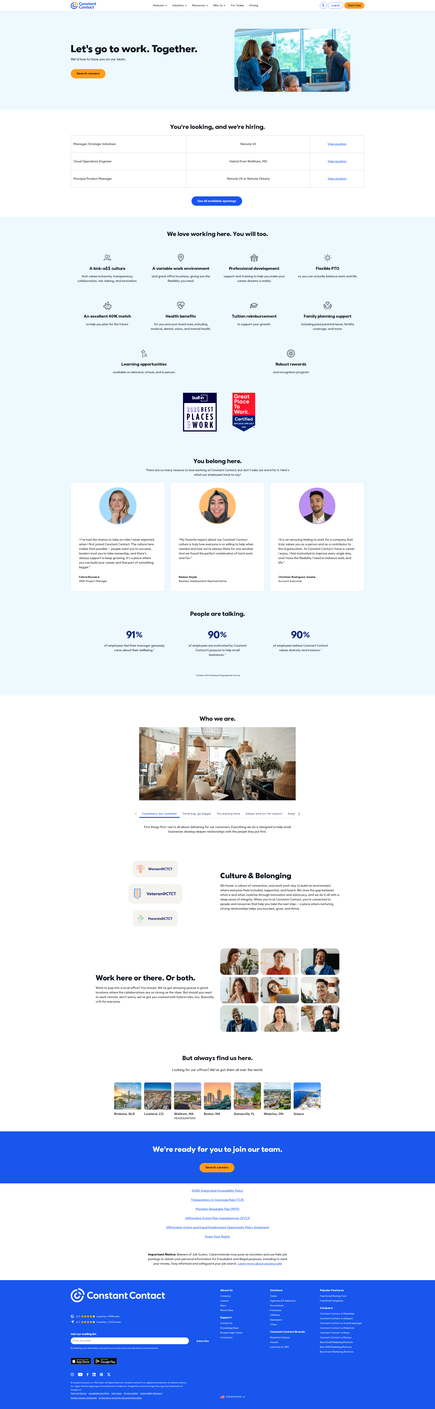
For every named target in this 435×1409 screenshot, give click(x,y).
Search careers (88, 73)
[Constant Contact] (83, 5)
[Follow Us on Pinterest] (101, 1374)
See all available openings (216, 201)
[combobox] (233, 1397)
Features (158, 5)
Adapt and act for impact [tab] (264, 814)
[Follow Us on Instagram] (72, 1374)
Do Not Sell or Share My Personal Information (120, 1398)
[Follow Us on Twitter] (109, 1374)
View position (337, 144)
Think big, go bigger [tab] (196, 814)
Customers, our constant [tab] (159, 814)
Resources (198, 5)
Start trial (354, 5)
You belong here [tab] (228, 814)
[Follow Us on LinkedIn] (94, 1374)
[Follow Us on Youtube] (80, 1374)
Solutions (178, 5)
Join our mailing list (83, 1334)
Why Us (218, 5)
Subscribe (203, 1341)
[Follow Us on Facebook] (87, 1374)
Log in (336, 5)
